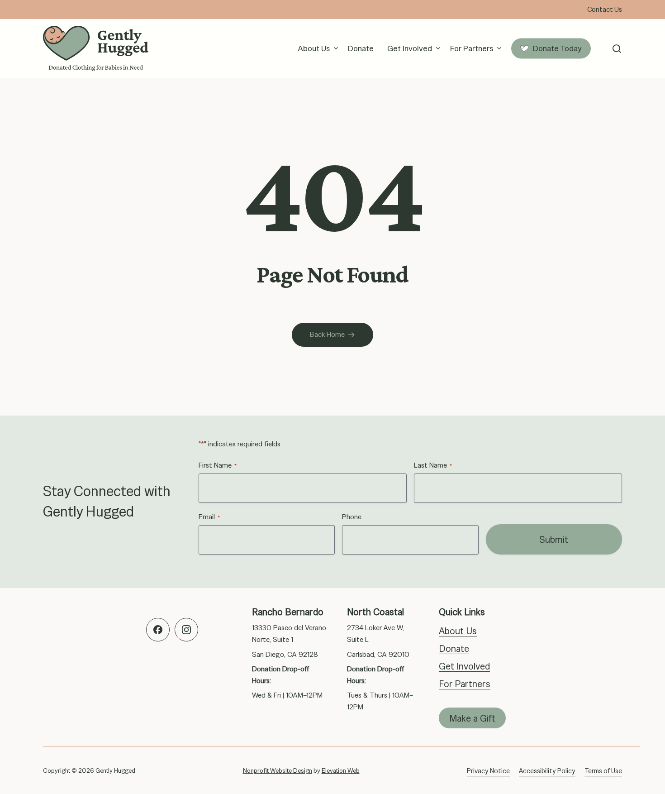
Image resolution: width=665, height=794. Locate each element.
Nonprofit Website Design (277, 770)
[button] (616, 48)
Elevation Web (341, 770)
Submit (553, 539)
